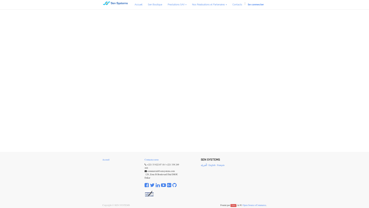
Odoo (233, 205)
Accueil (105, 159)
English (212, 165)
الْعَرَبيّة (204, 165)
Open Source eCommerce (254, 205)
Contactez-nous (152, 159)
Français (221, 165)
